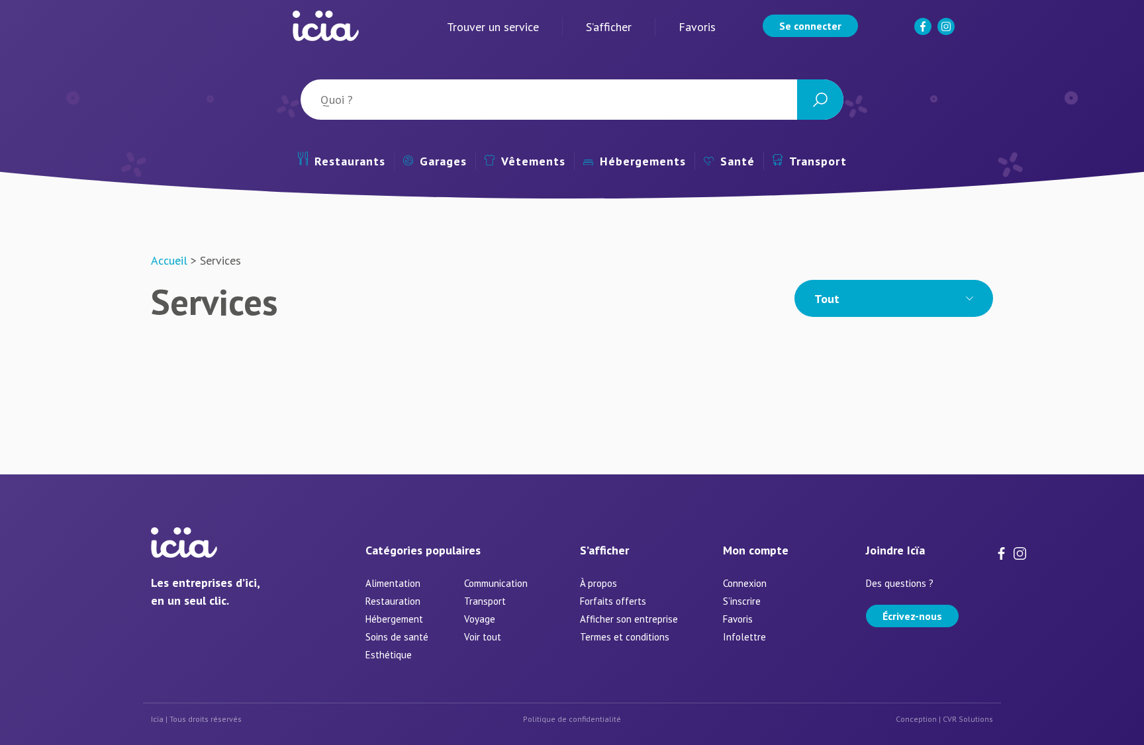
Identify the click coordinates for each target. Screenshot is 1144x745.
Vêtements (533, 161)
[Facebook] (924, 32)
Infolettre (744, 637)
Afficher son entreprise (629, 619)
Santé (737, 161)
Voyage (479, 619)
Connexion (745, 583)
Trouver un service (493, 26)
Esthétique (388, 654)
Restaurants (349, 161)
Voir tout (482, 637)
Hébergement (394, 619)
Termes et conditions (624, 637)
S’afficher (609, 26)
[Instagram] (947, 32)
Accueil (169, 260)
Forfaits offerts (613, 601)
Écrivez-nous (912, 616)
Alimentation (392, 583)
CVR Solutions (968, 719)
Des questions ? (899, 583)
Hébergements (643, 161)
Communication (496, 583)
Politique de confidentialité (572, 719)
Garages (443, 161)
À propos (598, 583)
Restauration (392, 601)
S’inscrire (742, 601)
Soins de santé (396, 637)
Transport (818, 161)
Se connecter (810, 25)
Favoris (697, 26)
